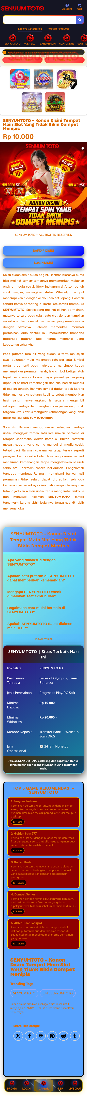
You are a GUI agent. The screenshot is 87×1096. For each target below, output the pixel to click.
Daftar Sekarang (22, 60)
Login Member (64, 60)
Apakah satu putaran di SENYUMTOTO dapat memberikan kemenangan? (40, 578)
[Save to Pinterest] (52, 1035)
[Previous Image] (14, 189)
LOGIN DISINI (43, 262)
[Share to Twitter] (18, 1035)
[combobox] (39, 20)
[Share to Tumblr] (75, 1035)
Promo (12, 1088)
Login (26, 1088)
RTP (60, 1088)
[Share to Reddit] (63, 1035)
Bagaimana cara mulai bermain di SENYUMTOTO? (36, 610)
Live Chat (75, 1088)
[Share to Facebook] (29, 1035)
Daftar (43, 1088)
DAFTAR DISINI (43, 250)
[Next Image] (84, 186)
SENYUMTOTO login (38, 417)
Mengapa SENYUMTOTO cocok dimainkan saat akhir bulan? (34, 594)
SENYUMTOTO (13, 309)
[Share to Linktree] (41, 1035)
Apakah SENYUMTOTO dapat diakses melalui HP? (39, 626)
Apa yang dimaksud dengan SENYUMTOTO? (31, 562)
